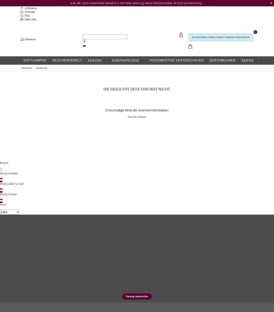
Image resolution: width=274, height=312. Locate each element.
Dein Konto (168, 227)
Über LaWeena (128, 240)
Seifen (250, 60)
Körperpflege (128, 60)
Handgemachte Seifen (93, 240)
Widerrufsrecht (128, 263)
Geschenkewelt (67, 60)
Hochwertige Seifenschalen (177, 60)
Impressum (126, 275)
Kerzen (97, 60)
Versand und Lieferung (133, 246)
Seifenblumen (223, 60)
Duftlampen (35, 60)
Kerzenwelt (86, 257)
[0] (190, 46)
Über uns (30, 19)
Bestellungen (166, 240)
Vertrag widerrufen (137, 296)
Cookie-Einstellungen (132, 286)
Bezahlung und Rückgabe (134, 252)
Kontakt (29, 12)
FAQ (27, 16)
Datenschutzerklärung (132, 257)
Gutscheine (165, 252)
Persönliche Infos (169, 234)
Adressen (164, 246)
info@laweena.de (35, 242)
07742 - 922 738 (33, 236)
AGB (121, 281)
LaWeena (30, 8)
